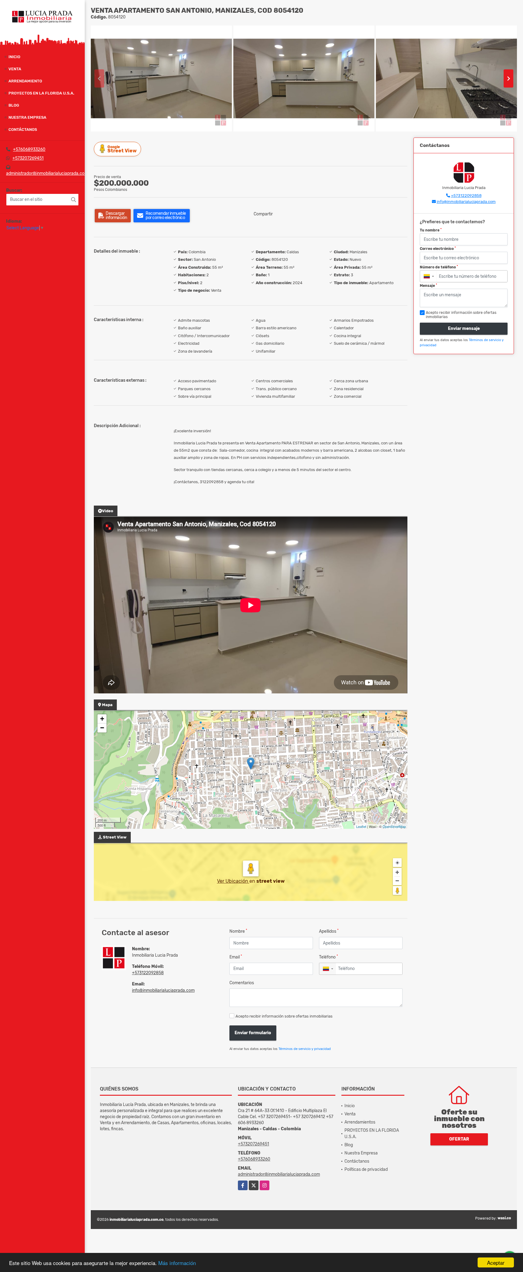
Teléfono (328, 957)
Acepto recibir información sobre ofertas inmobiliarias (284, 1016)
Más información (177, 1263)
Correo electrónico (438, 248)
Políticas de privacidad (366, 1169)
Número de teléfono (439, 267)
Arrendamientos (359, 1122)
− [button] (102, 728)
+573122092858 (148, 972)
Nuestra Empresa (27, 117)
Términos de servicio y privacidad (304, 1049)
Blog (13, 105)
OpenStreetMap (394, 826)
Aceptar (496, 1262)
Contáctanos (22, 129)
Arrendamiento (25, 81)
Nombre (238, 931)
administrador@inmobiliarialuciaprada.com (47, 173)
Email (235, 957)
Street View (122, 149)
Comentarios (241, 982)
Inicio (14, 57)
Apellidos (329, 931)
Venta (14, 69)
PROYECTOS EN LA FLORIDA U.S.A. (41, 93)
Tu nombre (431, 230)
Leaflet (361, 826)
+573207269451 (28, 158)
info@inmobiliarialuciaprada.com (163, 990)
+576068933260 (29, 149)
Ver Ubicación (233, 881)
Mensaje (428, 285)
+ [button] (102, 718)
